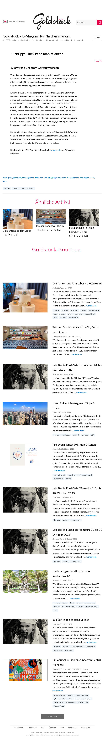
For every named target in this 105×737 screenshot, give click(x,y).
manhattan (66, 435)
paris (55, 317)
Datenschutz (86, 727)
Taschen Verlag (59, 706)
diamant (65, 310)
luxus (69, 314)
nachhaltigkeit (90, 314)
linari (72, 603)
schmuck (63, 317)
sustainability (73, 317)
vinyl (55, 610)
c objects (57, 603)
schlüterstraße (70, 702)
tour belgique (58, 479)
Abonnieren (18, 727)
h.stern (83, 310)
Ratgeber (30, 188)
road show (68, 650)
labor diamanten (59, 314)
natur (22, 188)
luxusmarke (78, 314)
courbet (56, 310)
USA (92, 435)
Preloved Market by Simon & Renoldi (74, 444)
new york (76, 435)
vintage (68, 479)
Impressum (72, 727)
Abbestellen (32, 727)
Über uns (52, 727)
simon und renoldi (86, 475)
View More (52, 716)
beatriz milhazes (59, 695)
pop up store (58, 650)
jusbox (65, 603)
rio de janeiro (58, 702)
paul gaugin (87, 699)
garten (15, 188)
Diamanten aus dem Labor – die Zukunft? (77, 283)
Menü (97, 37)
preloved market (59, 475)
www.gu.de (56, 150)
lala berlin (66, 520)
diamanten (74, 310)
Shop (43, 727)
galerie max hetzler (60, 699)
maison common (89, 603)
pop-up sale (76, 520)
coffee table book (82, 695)
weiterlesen (91, 305)
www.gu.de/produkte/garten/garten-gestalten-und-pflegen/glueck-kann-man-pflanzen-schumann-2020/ (49, 177)
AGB (62, 727)
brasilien (71, 695)
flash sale (57, 520)
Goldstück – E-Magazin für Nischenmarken (36, 36)
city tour (56, 435)
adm (5, 181)
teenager (85, 435)
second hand (72, 475)
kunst (71, 699)
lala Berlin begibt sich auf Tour (70, 619)
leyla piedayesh (77, 647)
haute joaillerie (94, 310)
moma (78, 699)
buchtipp (7, 188)
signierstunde (83, 702)
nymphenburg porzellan (74, 606)
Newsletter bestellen (16, 21)
